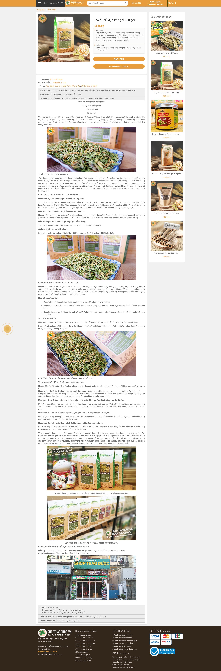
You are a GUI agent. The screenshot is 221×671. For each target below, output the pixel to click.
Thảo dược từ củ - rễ (84, 637)
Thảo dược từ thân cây (85, 643)
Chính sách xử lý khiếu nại (124, 643)
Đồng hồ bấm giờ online (122, 662)
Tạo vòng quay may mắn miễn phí (126, 659)
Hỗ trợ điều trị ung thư (71, 86)
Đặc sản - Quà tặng (84, 657)
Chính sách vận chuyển (122, 635)
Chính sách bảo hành (122, 646)
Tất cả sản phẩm (83, 635)
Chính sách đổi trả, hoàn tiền (125, 649)
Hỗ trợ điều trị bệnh (89, 86)
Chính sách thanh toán (122, 637)
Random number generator (123, 667)
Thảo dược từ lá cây (84, 649)
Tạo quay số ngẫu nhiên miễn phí (126, 657)
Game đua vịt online (120, 664)
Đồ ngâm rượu (82, 652)
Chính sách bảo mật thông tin (125, 640)
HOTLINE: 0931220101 (119, 66)
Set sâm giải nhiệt (83, 660)
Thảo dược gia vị (83, 654)
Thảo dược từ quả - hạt (85, 640)
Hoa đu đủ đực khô (54, 86)
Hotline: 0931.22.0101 (47, 651)
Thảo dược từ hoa (58, 82)
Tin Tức (171, 3)
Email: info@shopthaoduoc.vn (50, 654)
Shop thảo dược (56, 79)
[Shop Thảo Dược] (74, 2)
